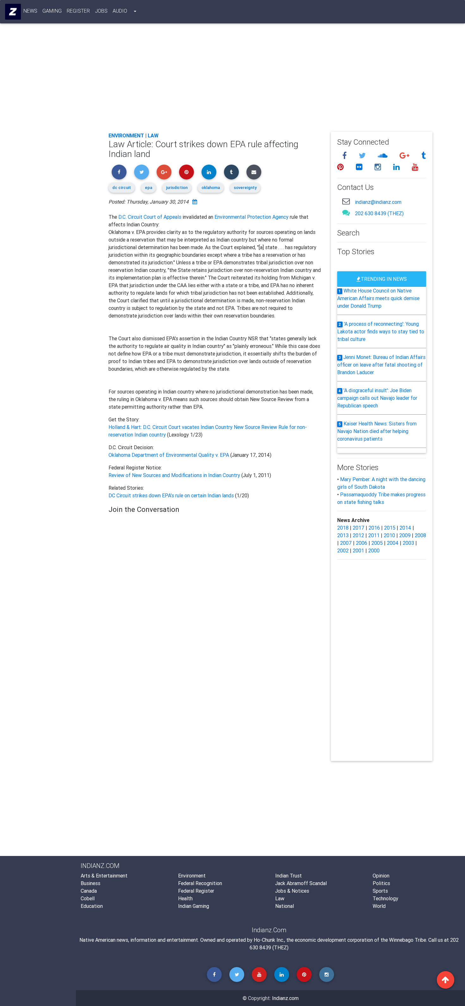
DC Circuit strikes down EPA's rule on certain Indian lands (171, 495)
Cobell (88, 898)
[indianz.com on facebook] (345, 155)
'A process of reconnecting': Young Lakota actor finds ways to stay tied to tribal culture (380, 331)
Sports (380, 891)
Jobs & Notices (292, 891)
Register (78, 11)
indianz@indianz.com (378, 202)
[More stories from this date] (194, 201)
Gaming (52, 11)
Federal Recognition (200, 883)
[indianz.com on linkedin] (397, 167)
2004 (393, 543)
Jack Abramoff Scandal (301, 883)
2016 (374, 528)
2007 (346, 543)
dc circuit (121, 187)
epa (148, 187)
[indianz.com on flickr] (360, 167)
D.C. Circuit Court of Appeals (149, 217)
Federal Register (196, 891)
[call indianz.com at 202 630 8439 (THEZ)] (346, 212)
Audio (120, 11)
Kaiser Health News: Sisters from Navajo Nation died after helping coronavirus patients (377, 431)
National (284, 906)
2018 (343, 528)
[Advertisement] (270, 79)
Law (153, 135)
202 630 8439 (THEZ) (379, 213)
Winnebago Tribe (407, 940)
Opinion (381, 875)
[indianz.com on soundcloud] (383, 155)
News (30, 11)
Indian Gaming (193, 906)
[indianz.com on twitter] (363, 155)
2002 (343, 550)
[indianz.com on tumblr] (423, 155)
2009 (405, 535)
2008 (420, 535)
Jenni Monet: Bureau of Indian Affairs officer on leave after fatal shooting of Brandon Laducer (381, 364)
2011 (374, 535)
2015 (389, 528)
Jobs (101, 11)
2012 (358, 535)
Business (90, 883)
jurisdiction (177, 187)
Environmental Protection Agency (251, 217)
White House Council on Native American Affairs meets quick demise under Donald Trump (378, 298)
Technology (385, 898)
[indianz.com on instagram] (379, 167)
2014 (405, 528)
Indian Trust (288, 875)
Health (185, 898)
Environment (126, 135)
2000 (374, 550)
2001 (358, 550)
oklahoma (211, 187)
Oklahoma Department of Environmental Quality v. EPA (169, 455)
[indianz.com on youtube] (415, 167)
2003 (408, 543)
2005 (377, 543)
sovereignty (245, 187)
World (379, 906)
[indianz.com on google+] (405, 155)
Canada (89, 891)
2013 (343, 535)
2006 (361, 543)
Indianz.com (285, 998)
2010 (389, 535)
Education (92, 906)
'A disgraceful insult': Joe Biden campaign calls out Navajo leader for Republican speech (377, 398)
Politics (381, 883)
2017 (358, 528)
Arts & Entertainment (104, 875)
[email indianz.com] (346, 201)
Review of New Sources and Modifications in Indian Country (174, 475)
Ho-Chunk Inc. (269, 940)
